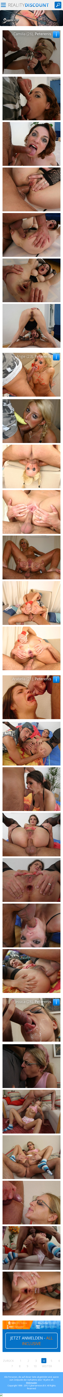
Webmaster (31, 1382)
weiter (47, 1366)
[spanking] (31, 25)
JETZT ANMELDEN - (31, 1340)
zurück (8, 1361)
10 (35, 1366)
